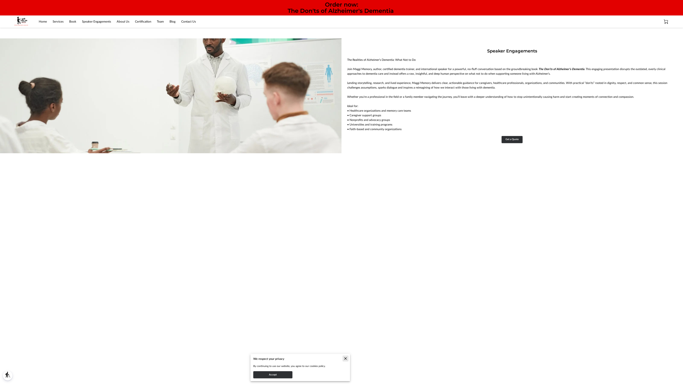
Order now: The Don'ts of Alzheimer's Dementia (341, 7)
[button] (7, 375)
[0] (666, 22)
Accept (273, 375)
